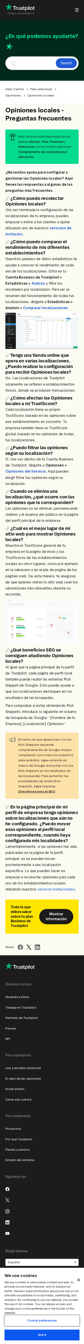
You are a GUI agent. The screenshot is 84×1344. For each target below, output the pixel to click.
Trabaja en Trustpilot (20, 1007)
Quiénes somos (17, 997)
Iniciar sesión (14, 1089)
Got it (42, 1335)
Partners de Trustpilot (21, 1018)
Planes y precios (17, 1150)
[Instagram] (7, 1211)
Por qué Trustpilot (18, 1139)
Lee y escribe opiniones (23, 1068)
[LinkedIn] (7, 1222)
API (7, 1039)
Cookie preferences (42, 1320)
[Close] (79, 1280)
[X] (7, 1200)
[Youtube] (7, 1233)
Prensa (10, 1028)
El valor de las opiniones (23, 1079)
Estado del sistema (19, 1160)
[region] (42, 1306)
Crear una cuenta (18, 1099)
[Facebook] (7, 1189)
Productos (13, 1129)
